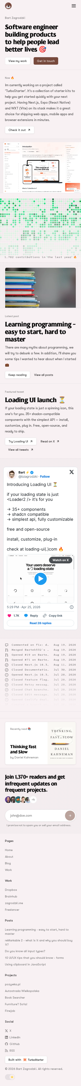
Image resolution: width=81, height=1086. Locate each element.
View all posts (43, 375)
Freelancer (12, 909)
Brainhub (11, 896)
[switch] (10, 1077)
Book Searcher (15, 997)
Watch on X (61, 560)
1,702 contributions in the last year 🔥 (40, 257)
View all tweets (18, 449)
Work (8, 870)
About (9, 856)
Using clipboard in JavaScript (25, 964)
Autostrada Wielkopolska (22, 991)
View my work (18, 61)
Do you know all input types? (25, 951)
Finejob (10, 1010)
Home (9, 850)
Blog (8, 863)
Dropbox (11, 889)
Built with (15, 1059)
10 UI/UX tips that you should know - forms (34, 957)
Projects (11, 975)
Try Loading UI (18, 441)
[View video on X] (41, 579)
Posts (9, 920)
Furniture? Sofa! (16, 1004)
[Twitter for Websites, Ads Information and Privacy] (71, 607)
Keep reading (18, 375)
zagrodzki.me (14, 903)
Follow (45, 476)
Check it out (17, 130)
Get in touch (46, 61)
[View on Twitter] (71, 474)
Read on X (48, 441)
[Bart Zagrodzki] (18, 5)
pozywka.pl (12, 984)
